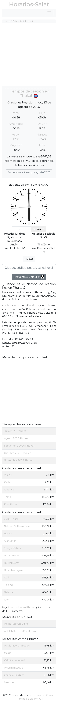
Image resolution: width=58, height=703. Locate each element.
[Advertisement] (29, 55)
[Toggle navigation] (49, 13)
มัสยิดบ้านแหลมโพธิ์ (14, 660)
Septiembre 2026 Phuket (19, 445)
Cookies (50, 695)
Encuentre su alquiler (27, 277)
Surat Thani (11, 518)
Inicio (7, 21)
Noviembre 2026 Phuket (19, 460)
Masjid (7, 653)
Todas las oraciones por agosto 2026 (29, 172)
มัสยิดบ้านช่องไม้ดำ (14, 675)
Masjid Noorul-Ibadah (17, 645)
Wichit (8, 475)
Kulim (7, 577)
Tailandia (17, 21)
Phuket (29, 21)
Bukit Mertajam (13, 570)
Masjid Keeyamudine (16, 623)
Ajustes (29, 258)
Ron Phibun (11, 504)
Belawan (9, 592)
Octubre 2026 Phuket (17, 453)
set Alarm (38, 229)
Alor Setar (10, 540)
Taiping (8, 585)
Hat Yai (8, 533)
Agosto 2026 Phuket (16, 438)
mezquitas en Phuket (23, 607)
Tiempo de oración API (29, 698)
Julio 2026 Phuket (15, 431)
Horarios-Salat (29, 4)
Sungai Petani (12, 548)
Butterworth (11, 563)
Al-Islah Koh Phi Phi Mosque (20, 631)
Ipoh (7, 599)
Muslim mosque (13, 667)
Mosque (9, 682)
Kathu (7, 482)
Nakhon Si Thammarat (17, 526)
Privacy (40, 695)
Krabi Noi (9, 489)
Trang (7, 497)
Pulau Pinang (12, 555)
